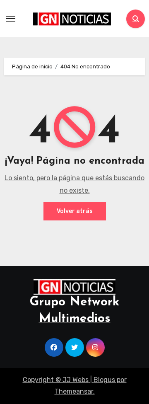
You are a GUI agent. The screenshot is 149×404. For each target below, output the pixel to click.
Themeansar (74, 391)
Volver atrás (75, 211)
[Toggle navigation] (10, 19)
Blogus (104, 380)
